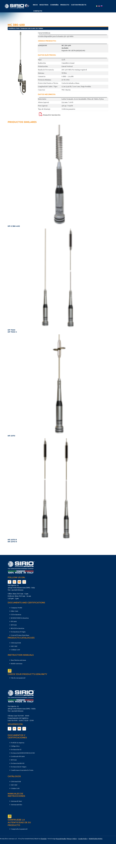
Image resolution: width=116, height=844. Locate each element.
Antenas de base (16, 801)
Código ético (15, 746)
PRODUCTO (64, 5)
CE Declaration (16, 615)
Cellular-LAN (15, 650)
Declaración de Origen (18, 767)
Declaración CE (16, 750)
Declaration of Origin (18, 632)
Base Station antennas (18, 660)
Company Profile (16, 608)
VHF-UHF (14, 646)
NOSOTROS (44, 5)
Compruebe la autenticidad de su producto (19, 823)
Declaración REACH (17, 763)
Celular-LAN (15, 788)
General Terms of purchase (20, 635)
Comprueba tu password (19, 829)
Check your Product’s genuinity (27, 674)
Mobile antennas (16, 664)
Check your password (18, 678)
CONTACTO (37, 11)
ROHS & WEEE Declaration (20, 618)
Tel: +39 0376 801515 (15, 590)
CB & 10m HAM (16, 643)
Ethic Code (14, 611)
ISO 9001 (14, 622)
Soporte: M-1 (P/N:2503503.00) (73, 51)
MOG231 (14, 625)
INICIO (35, 5)
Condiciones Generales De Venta (22, 770)
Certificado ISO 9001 (18, 756)
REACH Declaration (17, 628)
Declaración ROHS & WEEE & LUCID (23, 753)
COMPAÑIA (54, 5)
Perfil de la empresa (17, 743)
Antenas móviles (16, 805)
